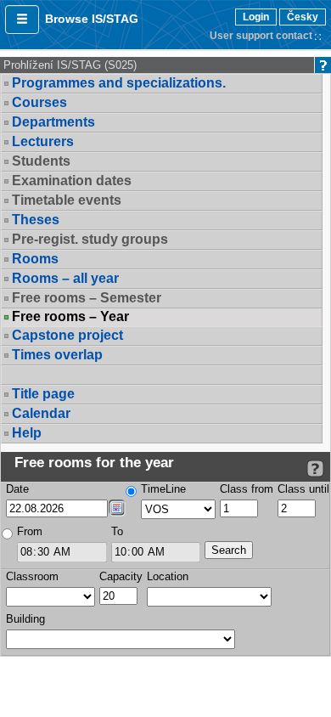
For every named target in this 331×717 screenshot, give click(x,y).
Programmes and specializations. (119, 83)
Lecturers (43, 141)
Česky (302, 17)
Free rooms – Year (70, 317)
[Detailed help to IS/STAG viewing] (315, 468)
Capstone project (67, 335)
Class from (246, 489)
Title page (43, 394)
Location (167, 576)
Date (17, 489)
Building (25, 619)
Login (256, 17)
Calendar (41, 413)
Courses (39, 102)
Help (27, 433)
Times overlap (57, 354)
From (29, 531)
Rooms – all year (65, 278)
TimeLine (163, 489)
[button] (22, 19)
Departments (53, 122)
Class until (303, 489)
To (117, 531)
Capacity (121, 576)
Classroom (32, 576)
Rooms (35, 258)
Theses (35, 219)
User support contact (261, 36)
